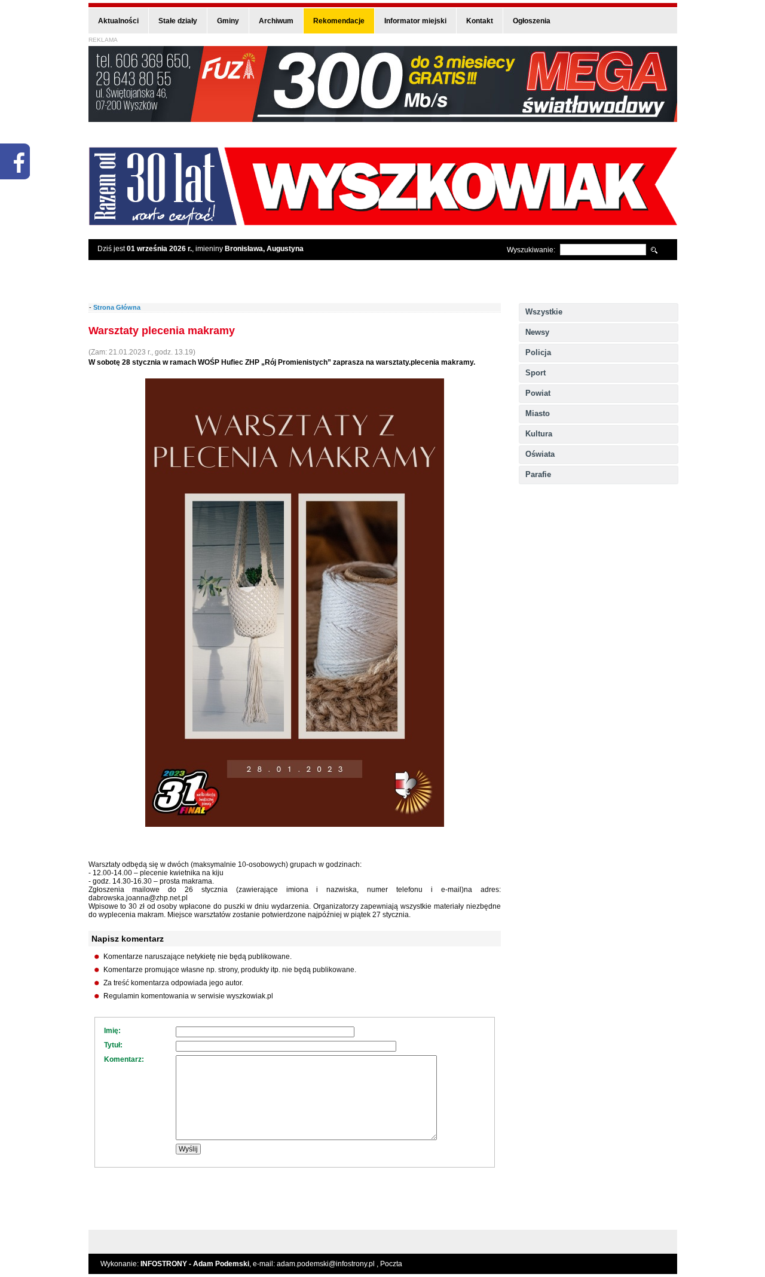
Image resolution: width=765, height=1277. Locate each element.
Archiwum (276, 21)
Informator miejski (415, 21)
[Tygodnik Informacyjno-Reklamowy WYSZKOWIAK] (382, 221)
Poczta (391, 1264)
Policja (538, 352)
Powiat (537, 393)
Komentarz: (124, 1059)
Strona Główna (116, 307)
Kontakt (479, 21)
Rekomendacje (339, 21)
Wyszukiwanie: (531, 250)
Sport (535, 372)
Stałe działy (177, 21)
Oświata (540, 454)
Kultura (538, 433)
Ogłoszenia (531, 21)
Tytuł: (113, 1045)
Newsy (537, 332)
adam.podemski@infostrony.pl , (328, 1264)
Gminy (228, 21)
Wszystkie (543, 311)
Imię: (112, 1031)
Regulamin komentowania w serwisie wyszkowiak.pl (188, 996)
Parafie (538, 474)
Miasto (537, 413)
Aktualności (118, 21)
